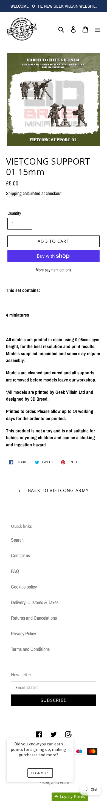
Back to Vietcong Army (58, 490)
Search (17, 539)
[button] (46, 797)
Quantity (14, 213)
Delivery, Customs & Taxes (34, 602)
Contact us (20, 555)
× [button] (71, 734)
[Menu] (97, 28)
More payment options (53, 270)
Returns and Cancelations (34, 618)
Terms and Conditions (30, 649)
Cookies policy (24, 586)
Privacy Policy (23, 633)
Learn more (40, 773)
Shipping (14, 193)
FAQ (15, 571)
